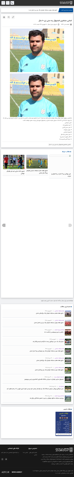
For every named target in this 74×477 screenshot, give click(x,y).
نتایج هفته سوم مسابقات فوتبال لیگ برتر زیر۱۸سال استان (49, 370)
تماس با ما (25, 452)
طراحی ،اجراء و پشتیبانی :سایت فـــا (64, 473)
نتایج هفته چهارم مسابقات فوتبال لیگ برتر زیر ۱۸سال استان (42, 10)
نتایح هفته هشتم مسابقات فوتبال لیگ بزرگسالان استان (49, 313)
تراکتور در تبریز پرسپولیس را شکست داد (53, 332)
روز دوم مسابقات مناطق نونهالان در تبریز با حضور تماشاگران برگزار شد (46, 398)
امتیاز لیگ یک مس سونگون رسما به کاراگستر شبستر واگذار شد (48, 342)
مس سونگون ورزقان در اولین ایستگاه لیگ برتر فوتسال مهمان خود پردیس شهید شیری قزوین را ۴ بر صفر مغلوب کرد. (34, 389)
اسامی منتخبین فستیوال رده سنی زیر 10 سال (60, 144)
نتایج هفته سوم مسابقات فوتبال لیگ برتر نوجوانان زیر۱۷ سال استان (46, 351)
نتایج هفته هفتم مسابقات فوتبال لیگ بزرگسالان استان (49, 360)
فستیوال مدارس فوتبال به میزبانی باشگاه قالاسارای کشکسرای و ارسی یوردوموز (44, 379)
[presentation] (70, 225)
